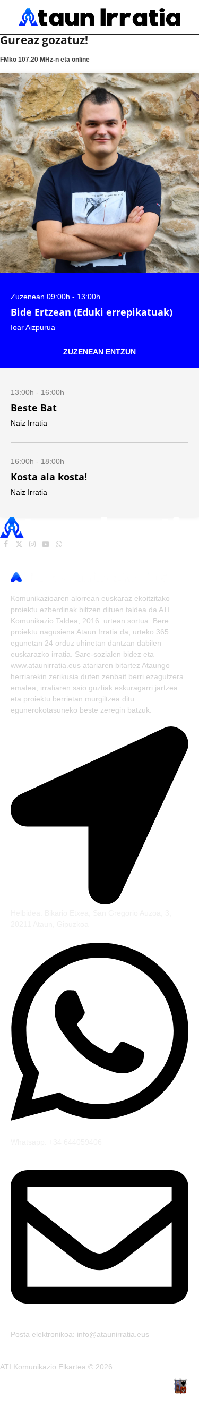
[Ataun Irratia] (99, 17)
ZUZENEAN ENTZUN (99, 352)
